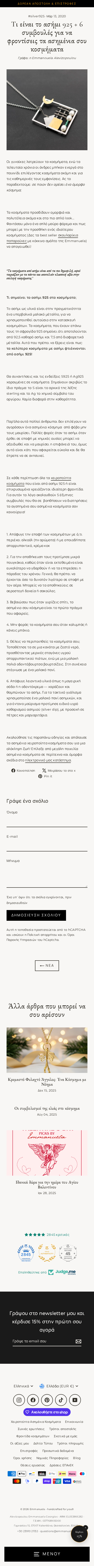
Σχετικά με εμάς (66, 1436)
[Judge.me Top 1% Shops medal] (68, 1253)
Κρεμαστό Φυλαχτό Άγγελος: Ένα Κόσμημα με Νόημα (47, 1082)
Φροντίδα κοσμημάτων (32, 1436)
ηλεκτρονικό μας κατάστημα (48, 760)
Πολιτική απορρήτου (42, 934)
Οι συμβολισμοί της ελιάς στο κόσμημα (47, 1108)
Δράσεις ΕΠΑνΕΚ (61, 1465)
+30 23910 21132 (27, 1531)
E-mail (12, 836)
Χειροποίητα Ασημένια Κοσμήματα (36, 1421)
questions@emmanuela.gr (58, 1531)
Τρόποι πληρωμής (70, 1443)
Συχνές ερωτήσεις (31, 1429)
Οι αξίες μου (19, 1443)
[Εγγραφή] (77, 1341)
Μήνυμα (13, 861)
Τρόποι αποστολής (63, 1429)
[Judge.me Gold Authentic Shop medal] (26, 1253)
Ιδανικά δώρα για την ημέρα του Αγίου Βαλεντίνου (47, 1185)
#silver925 (36, 16)
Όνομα (12, 812)
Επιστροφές (29, 1451)
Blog (77, 1458)
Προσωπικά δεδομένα (58, 1451)
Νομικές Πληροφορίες (53, 1458)
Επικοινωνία (74, 1421)
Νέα (49, 965)
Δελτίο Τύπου (43, 1443)
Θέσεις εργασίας (33, 1465)
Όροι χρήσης (22, 1458)
